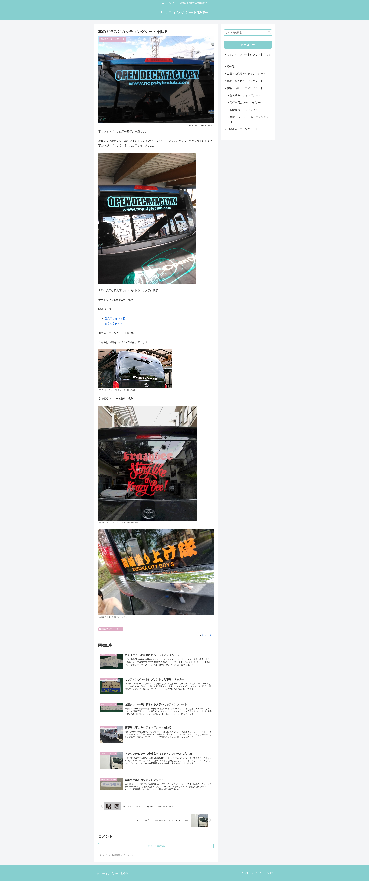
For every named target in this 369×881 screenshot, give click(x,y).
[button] (269, 32)
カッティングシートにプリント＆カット (248, 57)
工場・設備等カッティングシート (246, 73)
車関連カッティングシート (111, 629)
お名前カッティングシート (245, 95)
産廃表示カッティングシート (246, 110)
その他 (231, 66)
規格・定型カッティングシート (245, 88)
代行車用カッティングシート (246, 102)
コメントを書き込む (156, 846)
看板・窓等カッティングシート (245, 80)
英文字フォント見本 (116, 318)
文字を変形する (114, 323)
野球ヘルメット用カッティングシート (248, 119)
